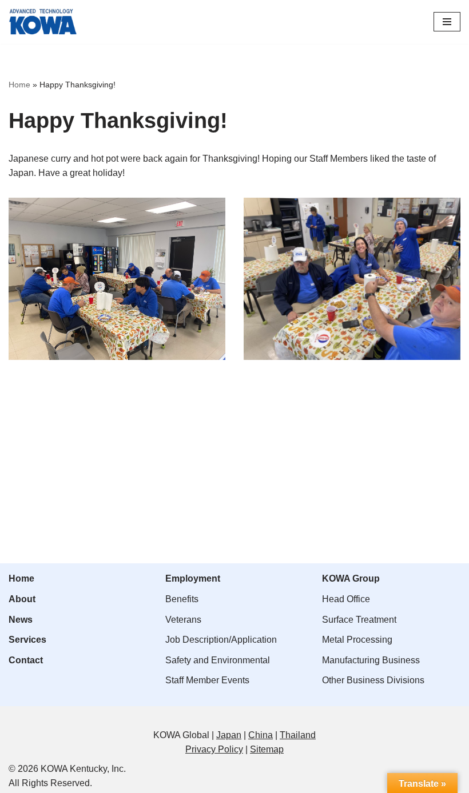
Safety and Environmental (217, 660)
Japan (228, 735)
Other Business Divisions (373, 680)
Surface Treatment (359, 619)
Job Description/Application (221, 639)
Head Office (346, 599)
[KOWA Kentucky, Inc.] (43, 22)
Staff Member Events (207, 680)
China (260, 735)
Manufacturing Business (371, 660)
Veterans (183, 619)
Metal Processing (357, 639)
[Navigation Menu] (447, 21)
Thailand (298, 735)
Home (19, 84)
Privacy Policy (214, 749)
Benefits (181, 599)
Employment (192, 578)
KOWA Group (351, 578)
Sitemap (267, 749)
